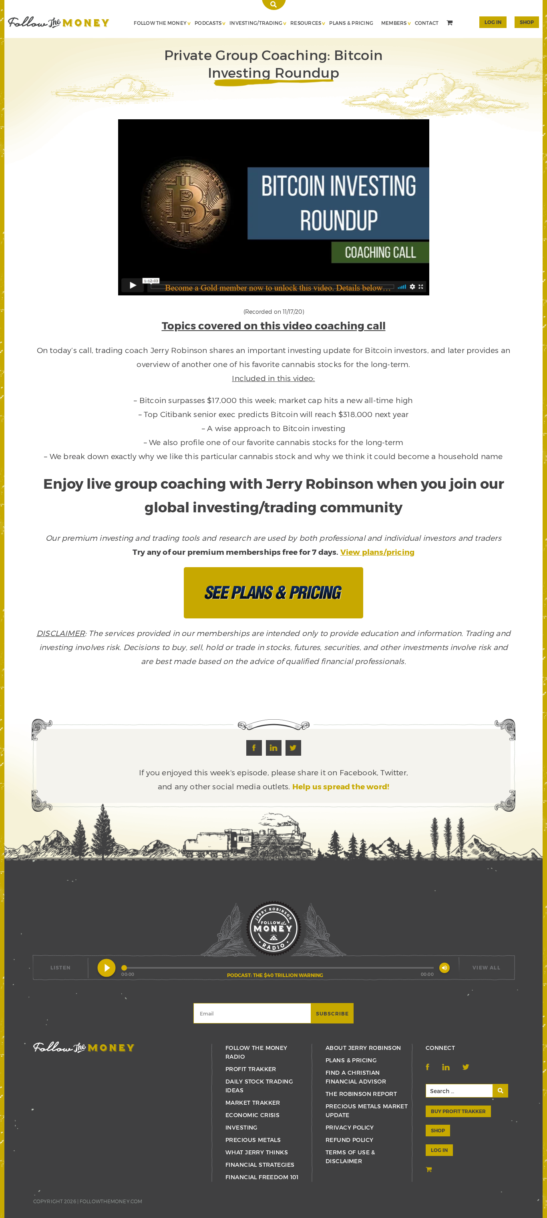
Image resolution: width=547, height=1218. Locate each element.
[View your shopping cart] (450, 23)
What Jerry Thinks (256, 1152)
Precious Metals (253, 1139)
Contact (427, 23)
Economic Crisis (252, 1115)
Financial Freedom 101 (262, 1177)
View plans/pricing (377, 551)
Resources (305, 23)
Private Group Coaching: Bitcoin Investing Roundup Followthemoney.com (58, 22)
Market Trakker (252, 1102)
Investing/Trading (255, 23)
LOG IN (439, 1150)
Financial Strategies (259, 1164)
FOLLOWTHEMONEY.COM (111, 1201)
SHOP (527, 22)
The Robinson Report (361, 1093)
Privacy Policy (350, 1127)
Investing (241, 1127)
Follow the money (84, 1047)
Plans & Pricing (351, 23)
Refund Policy (349, 1139)
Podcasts (208, 23)
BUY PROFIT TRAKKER (458, 1111)
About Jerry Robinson (363, 1047)
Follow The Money (160, 23)
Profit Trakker (250, 1068)
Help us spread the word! (341, 786)
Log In (493, 22)
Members (394, 23)
